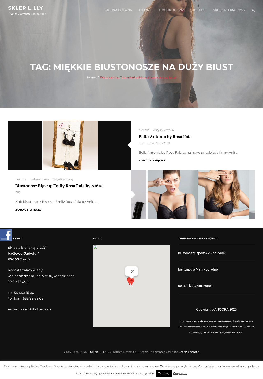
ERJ (141, 143)
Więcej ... (180, 373)
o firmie (145, 10)
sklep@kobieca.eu (36, 309)
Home (91, 77)
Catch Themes (189, 352)
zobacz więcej (152, 160)
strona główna (118, 10)
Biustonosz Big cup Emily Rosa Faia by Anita (59, 186)
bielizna (144, 130)
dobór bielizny (172, 10)
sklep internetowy (229, 10)
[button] (131, 282)
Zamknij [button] (164, 373)
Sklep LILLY (25, 8)
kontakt (199, 10)
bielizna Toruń (39, 179)
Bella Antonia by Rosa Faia (165, 136)
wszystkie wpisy (163, 130)
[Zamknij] (133, 271)
